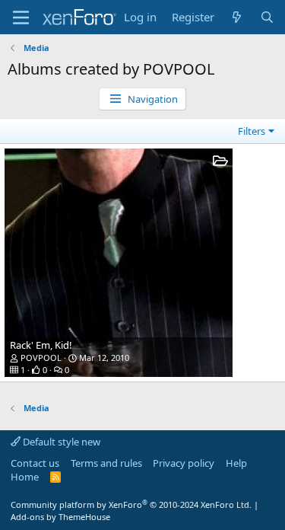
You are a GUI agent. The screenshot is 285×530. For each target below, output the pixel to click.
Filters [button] (251, 131)
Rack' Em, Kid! (41, 345)
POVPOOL (41, 357)
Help (236, 463)
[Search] (267, 17)
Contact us (35, 463)
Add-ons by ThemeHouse (60, 516)
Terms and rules (106, 463)
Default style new (60, 442)
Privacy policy (183, 463)
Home (25, 477)
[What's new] (237, 17)
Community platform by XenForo (131, 504)
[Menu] (21, 17)
